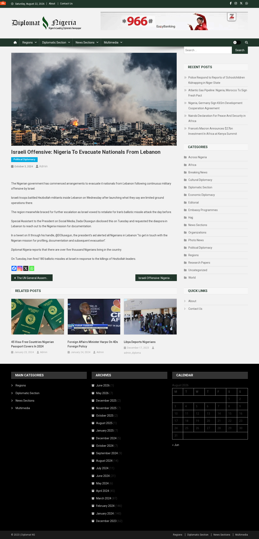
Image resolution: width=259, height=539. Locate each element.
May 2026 (102, 393)
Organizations (197, 232)
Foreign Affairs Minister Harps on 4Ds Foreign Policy (93, 344)
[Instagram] (19, 268)
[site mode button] (237, 42)
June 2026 (103, 385)
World (192, 277)
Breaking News (197, 172)
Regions (27, 42)
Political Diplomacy (24, 159)
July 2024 (102, 468)
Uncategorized (197, 270)
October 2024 (105, 445)
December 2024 (106, 438)
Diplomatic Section (54, 42)
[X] (25, 268)
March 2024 (103, 498)
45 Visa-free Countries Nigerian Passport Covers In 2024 (32, 344)
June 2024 (103, 475)
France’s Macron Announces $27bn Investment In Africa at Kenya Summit (212, 131)
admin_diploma (132, 352)
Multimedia (111, 42)
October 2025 (105, 415)
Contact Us (66, 3)
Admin (43, 166)
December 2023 (106, 521)
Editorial (193, 202)
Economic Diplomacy (201, 194)
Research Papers (199, 262)
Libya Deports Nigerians (140, 342)
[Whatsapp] (31, 268)
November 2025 (106, 408)
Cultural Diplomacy (200, 179)
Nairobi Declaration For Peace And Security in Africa (217, 118)
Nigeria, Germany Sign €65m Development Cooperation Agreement (215, 105)
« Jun (175, 445)
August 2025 (104, 423)
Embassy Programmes (203, 210)
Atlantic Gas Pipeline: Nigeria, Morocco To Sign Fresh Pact (217, 93)
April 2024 (102, 490)
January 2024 (105, 513)
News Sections (85, 42)
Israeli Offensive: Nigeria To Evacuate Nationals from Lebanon (158, 278)
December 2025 (106, 400)
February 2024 (105, 505)
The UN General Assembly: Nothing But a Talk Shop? (35, 278)
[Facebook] (14, 268)
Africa (192, 165)
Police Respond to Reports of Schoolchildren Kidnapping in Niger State (216, 80)
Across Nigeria (197, 157)
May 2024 (102, 483)
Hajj (190, 217)
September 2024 (107, 453)
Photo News (196, 240)
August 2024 (104, 460)
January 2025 (105, 430)
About (52, 3)
